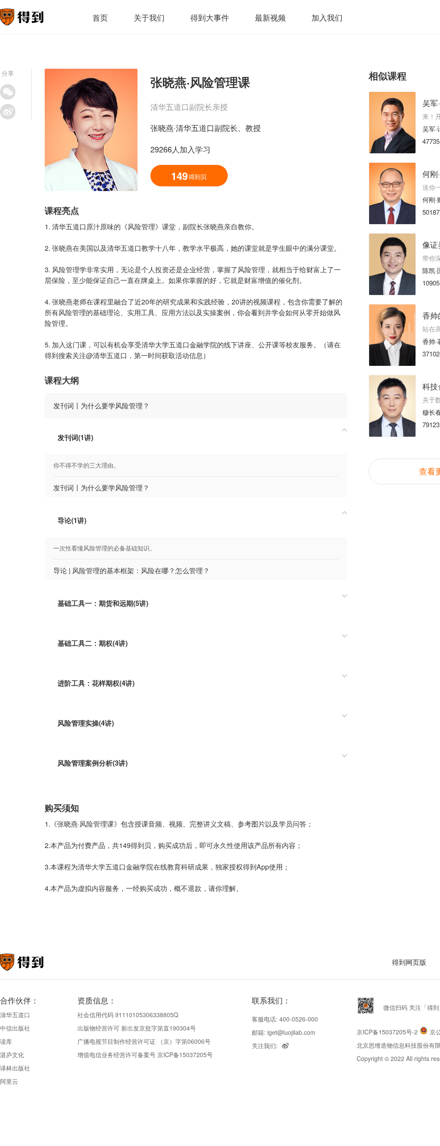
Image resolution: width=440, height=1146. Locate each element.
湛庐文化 (12, 1054)
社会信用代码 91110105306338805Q (127, 1014)
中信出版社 (15, 1028)
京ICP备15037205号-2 (387, 1031)
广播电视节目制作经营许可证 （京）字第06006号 (144, 1041)
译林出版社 (15, 1068)
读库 (6, 1041)
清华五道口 (15, 1014)
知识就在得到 (33, 962)
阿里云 (9, 1081)
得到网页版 (409, 962)
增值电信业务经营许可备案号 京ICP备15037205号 (145, 1054)
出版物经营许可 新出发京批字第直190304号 (136, 1028)
